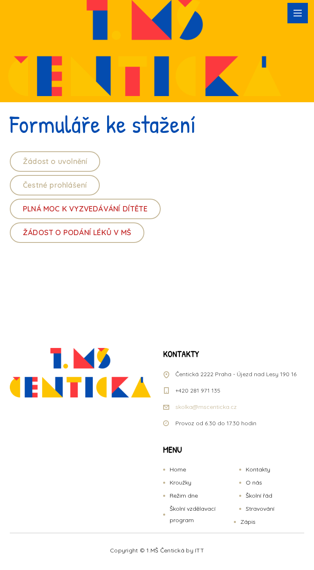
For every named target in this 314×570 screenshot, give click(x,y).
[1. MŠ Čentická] (144, 48)
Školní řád (259, 495)
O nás (254, 482)
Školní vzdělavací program (192, 514)
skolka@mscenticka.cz (206, 407)
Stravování (260, 508)
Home (178, 469)
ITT (199, 550)
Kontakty (258, 469)
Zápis (248, 521)
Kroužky (180, 482)
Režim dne (184, 495)
